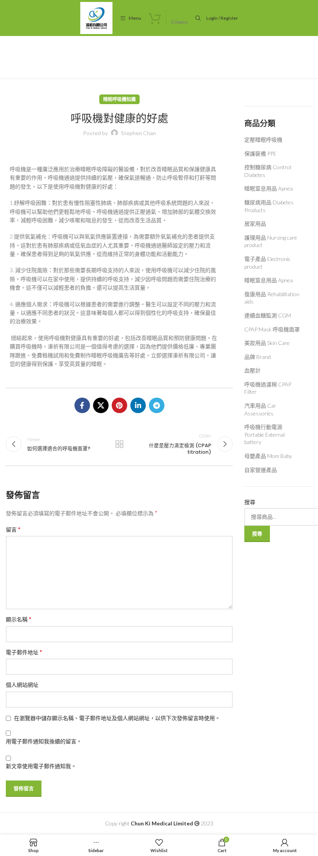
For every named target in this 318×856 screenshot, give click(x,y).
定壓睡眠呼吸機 (263, 139)
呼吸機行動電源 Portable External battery (264, 434)
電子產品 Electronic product (267, 263)
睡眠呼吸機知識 (119, 99)
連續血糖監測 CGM (267, 315)
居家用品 (255, 223)
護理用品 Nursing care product (270, 241)
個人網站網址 (22, 684)
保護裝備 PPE (260, 153)
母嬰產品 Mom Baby (268, 456)
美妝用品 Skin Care (267, 343)
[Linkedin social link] (138, 405)
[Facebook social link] (82, 405)
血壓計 (252, 370)
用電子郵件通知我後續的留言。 (44, 741)
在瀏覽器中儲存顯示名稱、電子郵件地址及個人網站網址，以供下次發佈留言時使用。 (117, 718)
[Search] (197, 18)
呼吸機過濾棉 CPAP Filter (267, 388)
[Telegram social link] (156, 405)
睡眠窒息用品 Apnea (268, 188)
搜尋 (249, 502)
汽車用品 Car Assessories (260, 409)
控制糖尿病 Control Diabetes (267, 171)
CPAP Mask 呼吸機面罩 (272, 329)
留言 (13, 529)
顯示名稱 (18, 619)
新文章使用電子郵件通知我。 (41, 766)
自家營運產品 (260, 470)
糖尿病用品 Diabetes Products (269, 206)
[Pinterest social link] (119, 405)
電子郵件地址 (24, 651)
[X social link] (101, 405)
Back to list (119, 444)
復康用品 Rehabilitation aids (271, 298)
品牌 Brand (257, 356)
